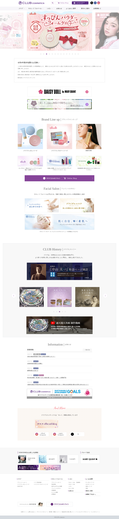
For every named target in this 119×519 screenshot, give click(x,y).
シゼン (49, 8)
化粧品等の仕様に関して (67, 511)
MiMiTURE (20, 486)
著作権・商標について (54, 511)
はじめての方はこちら (42, 205)
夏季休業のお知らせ (32, 370)
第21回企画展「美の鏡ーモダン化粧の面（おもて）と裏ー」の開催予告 (46, 377)
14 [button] (78, 54)
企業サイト (23, 511)
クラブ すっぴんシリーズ (23, 484)
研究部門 (48, 459)
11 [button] (69, 54)
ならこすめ (71, 488)
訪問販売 (54, 494)
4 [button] (49, 54)
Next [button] (97, 29)
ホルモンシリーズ (90, 484)
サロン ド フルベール (35, 8)
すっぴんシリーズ (90, 482)
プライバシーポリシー (42, 511)
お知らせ (59, 8)
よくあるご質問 (71, 8)
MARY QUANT (90, 459)
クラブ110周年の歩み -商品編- (31, 309)
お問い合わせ (31, 511)
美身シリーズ (89, 486)
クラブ (21, 8)
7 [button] (58, 54)
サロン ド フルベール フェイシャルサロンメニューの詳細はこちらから (59, 224)
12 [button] (72, 54)
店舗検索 (54, 490)
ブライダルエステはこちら (77, 205)
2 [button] (43, 54)
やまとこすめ (72, 484)
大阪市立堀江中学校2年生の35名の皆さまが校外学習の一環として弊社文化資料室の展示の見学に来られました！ (58, 384)
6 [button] (55, 54)
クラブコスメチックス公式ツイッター (91, 2)
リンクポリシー (94, 511)
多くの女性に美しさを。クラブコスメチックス (32, 3)
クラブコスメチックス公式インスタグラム (98, 2)
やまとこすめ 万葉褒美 (74, 482)
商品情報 (54, 484)
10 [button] (66, 54)
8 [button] (61, 54)
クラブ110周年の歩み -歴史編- (59, 309)
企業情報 (96, 8)
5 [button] (52, 54)
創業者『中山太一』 (91, 494)
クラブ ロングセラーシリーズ (41, 484)
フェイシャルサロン (56, 488)
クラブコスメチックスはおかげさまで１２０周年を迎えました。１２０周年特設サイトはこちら (87, 311)
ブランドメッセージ (22, 482)
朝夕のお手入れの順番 (57, 486)
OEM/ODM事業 (27, 459)
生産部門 (68, 459)
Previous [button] (21, 29)
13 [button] (75, 54)
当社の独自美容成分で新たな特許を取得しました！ (41, 356)
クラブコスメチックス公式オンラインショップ (63, 2)
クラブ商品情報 (37, 482)
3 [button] (46, 54)
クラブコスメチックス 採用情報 (31, 504)
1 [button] (40, 54)
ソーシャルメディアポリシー (82, 511)
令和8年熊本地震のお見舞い (35, 363)
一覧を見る (87, 350)
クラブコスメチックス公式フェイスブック (95, 2)
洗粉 (87, 488)
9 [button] (63, 54)
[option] (59, 30)
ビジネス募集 (55, 492)
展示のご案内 (85, 8)
